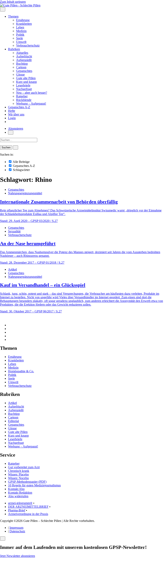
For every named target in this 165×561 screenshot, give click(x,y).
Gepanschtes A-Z (19, 107)
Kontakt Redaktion (20, 492)
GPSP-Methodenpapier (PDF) (27, 481)
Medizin (21, 31)
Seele (19, 38)
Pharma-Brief (16, 510)
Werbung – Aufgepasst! (31, 103)
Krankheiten (24, 23)
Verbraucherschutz (28, 45)
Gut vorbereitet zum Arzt (24, 467)
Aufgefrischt (24, 56)
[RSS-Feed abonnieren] (9, 339)
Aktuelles (22, 52)
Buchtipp (22, 63)
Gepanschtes (24, 71)
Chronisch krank (18, 471)
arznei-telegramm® (20, 503)
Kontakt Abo (16, 489)
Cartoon (21, 67)
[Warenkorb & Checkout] (9, 121)
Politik (20, 34)
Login (12, 118)
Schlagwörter (21, 170)
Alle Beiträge (21, 161)
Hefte (11, 110)
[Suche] (10, 132)
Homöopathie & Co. (21, 371)
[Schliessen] (2, 538)
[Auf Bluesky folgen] (9, 332)
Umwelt (21, 42)
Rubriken (14, 49)
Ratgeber (22, 96)
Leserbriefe (23, 85)
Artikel (12, 269)
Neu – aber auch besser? (31, 92)
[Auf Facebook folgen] (9, 325)
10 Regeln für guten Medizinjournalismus (34, 485)
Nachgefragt (24, 89)
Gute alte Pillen (26, 78)
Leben (20, 27)
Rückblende (23, 100)
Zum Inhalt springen (13, 1)
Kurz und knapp (26, 81)
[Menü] (2, 9)
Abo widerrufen (18, 496)
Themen (13, 16)
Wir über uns (16, 114)
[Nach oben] (1, 318)
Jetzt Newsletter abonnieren (17, 556)
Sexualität (14, 231)
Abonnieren (15, 128)
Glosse (20, 74)
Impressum (16, 527)
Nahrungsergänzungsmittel (25, 193)
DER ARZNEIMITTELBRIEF (28, 506)
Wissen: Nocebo (18, 478)
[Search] (15, 147)
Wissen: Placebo (18, 474)
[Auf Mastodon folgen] (9, 328)
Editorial (13, 421)
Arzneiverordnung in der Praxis (28, 514)
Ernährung (23, 20)
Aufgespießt (24, 60)
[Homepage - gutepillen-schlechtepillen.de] (20, 5)
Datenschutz (17, 531)
